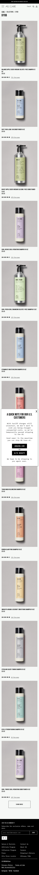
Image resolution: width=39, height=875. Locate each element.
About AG (23, 847)
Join (33, 832)
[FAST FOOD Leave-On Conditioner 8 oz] (19, 104)
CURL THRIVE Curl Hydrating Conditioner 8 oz (16, 789)
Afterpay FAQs (25, 856)
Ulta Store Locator (9, 856)
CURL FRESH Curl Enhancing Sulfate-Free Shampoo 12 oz (19, 309)
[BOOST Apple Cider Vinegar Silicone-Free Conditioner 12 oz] (19, 164)
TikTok (10, 871)
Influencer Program (9, 850)
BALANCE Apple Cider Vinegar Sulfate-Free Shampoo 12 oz (18, 71)
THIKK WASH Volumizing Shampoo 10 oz (13, 489)
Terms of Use (20, 865)
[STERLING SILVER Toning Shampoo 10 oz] (19, 644)
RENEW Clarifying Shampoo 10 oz (12, 549)
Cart (29, 6)
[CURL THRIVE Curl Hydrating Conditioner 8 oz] (19, 764)
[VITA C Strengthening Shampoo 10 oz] (19, 704)
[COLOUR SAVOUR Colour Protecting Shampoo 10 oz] (19, 404)
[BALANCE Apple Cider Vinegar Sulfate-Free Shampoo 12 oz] (19, 44)
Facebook (16, 871)
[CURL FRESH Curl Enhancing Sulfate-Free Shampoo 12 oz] (19, 284)
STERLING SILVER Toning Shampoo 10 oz (13, 669)
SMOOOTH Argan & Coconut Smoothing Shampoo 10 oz (18, 609)
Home (3, 12)
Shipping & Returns (27, 853)
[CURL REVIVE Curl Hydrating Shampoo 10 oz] (19, 224)
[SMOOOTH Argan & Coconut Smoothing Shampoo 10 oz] (19, 584)
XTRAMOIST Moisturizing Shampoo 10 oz (14, 369)
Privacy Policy (7, 865)
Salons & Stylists (8, 844)
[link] (11, 77)
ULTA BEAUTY (19, 453)
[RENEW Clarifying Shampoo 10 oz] (19, 524)
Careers (23, 850)
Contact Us (24, 844)
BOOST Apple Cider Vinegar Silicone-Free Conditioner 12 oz (18, 190)
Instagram (4, 871)
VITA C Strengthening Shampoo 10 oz (13, 729)
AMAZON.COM (19, 446)
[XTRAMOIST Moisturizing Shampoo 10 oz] (19, 344)
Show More (19, 804)
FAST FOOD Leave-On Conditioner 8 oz (13, 129)
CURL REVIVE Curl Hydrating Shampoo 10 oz (15, 249)
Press (4, 853)
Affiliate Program (8, 847)
